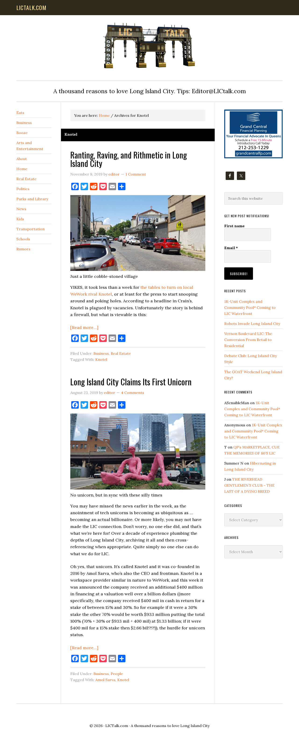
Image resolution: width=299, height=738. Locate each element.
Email (231, 247)
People (117, 673)
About (21, 158)
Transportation (30, 229)
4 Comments (132, 392)
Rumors (23, 249)
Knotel (101, 359)
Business (101, 353)
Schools (23, 239)
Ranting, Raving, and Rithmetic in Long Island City (128, 158)
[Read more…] (84, 327)
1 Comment (135, 174)
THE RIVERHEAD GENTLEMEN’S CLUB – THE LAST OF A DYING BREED (249, 485)
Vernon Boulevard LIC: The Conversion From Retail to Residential (248, 339)
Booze (22, 132)
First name (234, 226)
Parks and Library (32, 199)
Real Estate (121, 353)
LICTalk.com (116, 725)
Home (21, 168)
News (21, 209)
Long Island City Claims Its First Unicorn (131, 381)
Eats (20, 112)
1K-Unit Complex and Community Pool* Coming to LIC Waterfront (250, 307)
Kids (20, 219)
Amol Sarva (105, 679)
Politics (22, 188)
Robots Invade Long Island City (252, 323)
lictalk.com (31, 7)
